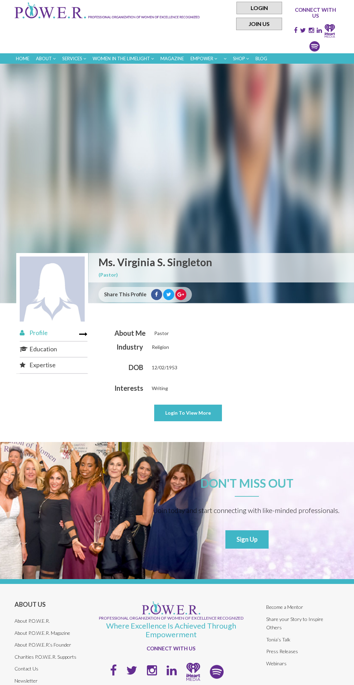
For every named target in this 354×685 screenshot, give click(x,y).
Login (259, 7)
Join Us (259, 23)
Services (72, 58)
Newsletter (26, 681)
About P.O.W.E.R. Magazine (42, 633)
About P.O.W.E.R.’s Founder (43, 645)
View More (188, 413)
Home (22, 58)
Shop (239, 58)
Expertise (42, 365)
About (44, 58)
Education (42, 349)
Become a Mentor (284, 607)
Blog (261, 58)
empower (202, 58)
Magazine (172, 58)
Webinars (276, 663)
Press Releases (282, 651)
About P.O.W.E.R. (32, 621)
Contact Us (26, 669)
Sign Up (247, 539)
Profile (38, 332)
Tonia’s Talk (278, 639)
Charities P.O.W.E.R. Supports (45, 657)
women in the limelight (122, 58)
